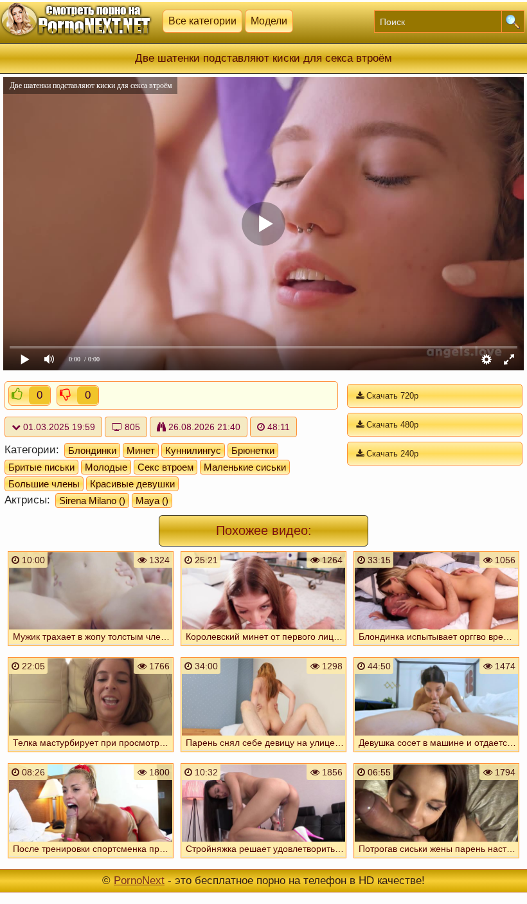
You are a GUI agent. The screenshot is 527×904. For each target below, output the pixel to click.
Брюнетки (252, 450)
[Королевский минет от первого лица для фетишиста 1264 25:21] (264, 647)
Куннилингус (193, 450)
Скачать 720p (391, 396)
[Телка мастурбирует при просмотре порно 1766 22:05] (91, 753)
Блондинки (92, 450)
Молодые (106, 467)
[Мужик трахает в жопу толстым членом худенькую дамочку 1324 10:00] (91, 647)
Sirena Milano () (92, 500)
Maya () (152, 500)
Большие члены (44, 483)
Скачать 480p (391, 424)
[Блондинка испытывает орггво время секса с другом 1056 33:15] (436, 647)
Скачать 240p (391, 453)
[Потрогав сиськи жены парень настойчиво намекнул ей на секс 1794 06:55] (436, 859)
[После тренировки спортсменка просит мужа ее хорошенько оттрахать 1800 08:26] (91, 859)
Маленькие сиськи (245, 467)
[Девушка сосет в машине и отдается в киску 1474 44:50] (436, 753)
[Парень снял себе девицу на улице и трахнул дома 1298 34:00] (264, 753)
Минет (141, 450)
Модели (269, 20)
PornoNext (139, 880)
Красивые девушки (132, 483)
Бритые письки (41, 467)
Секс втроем (165, 467)
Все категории (202, 20)
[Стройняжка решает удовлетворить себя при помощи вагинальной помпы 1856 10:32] (264, 859)
